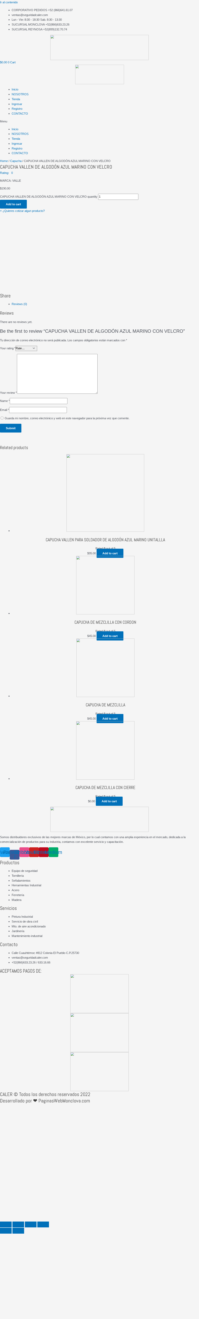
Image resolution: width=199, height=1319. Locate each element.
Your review (8, 392)
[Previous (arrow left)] (6, 1231)
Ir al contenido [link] (9, 2)
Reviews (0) (19, 304)
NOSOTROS (20, 94)
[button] (99, 121)
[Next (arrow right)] (18, 1231)
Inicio (15, 89)
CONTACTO (20, 113)
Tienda (16, 99)
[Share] (18, 1224)
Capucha (16, 161)
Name (5, 401)
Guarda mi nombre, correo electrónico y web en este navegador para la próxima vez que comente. (67, 418)
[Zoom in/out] (43, 1224)
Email (4, 409)
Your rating (8, 348)
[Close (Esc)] (6, 1224)
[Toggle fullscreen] (31, 1224)
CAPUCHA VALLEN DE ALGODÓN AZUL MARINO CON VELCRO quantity (48, 196)
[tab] (105, 304)
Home (4, 161)
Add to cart (13, 204)
